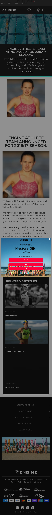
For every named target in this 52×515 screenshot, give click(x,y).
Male (26, 264)
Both (26, 268)
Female (26, 260)
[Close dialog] (49, 239)
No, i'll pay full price (26, 273)
